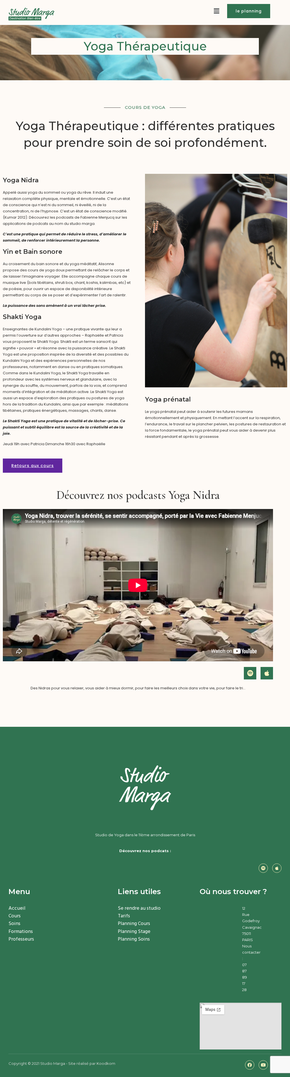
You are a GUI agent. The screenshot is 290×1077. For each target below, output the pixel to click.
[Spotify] (250, 673)
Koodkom (106, 1063)
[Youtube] (263, 1065)
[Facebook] (249, 1065)
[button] (248, 11)
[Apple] (267, 673)
